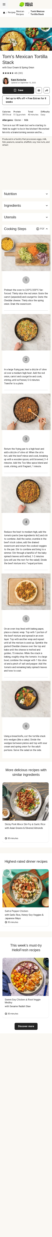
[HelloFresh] (26, 4)
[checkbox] (3, 73)
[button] (26, 205)
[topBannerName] (26, 22)
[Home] (4, 13)
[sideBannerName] (26, 168)
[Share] (47, 90)
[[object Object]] (39, 90)
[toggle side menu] (4, 4)
